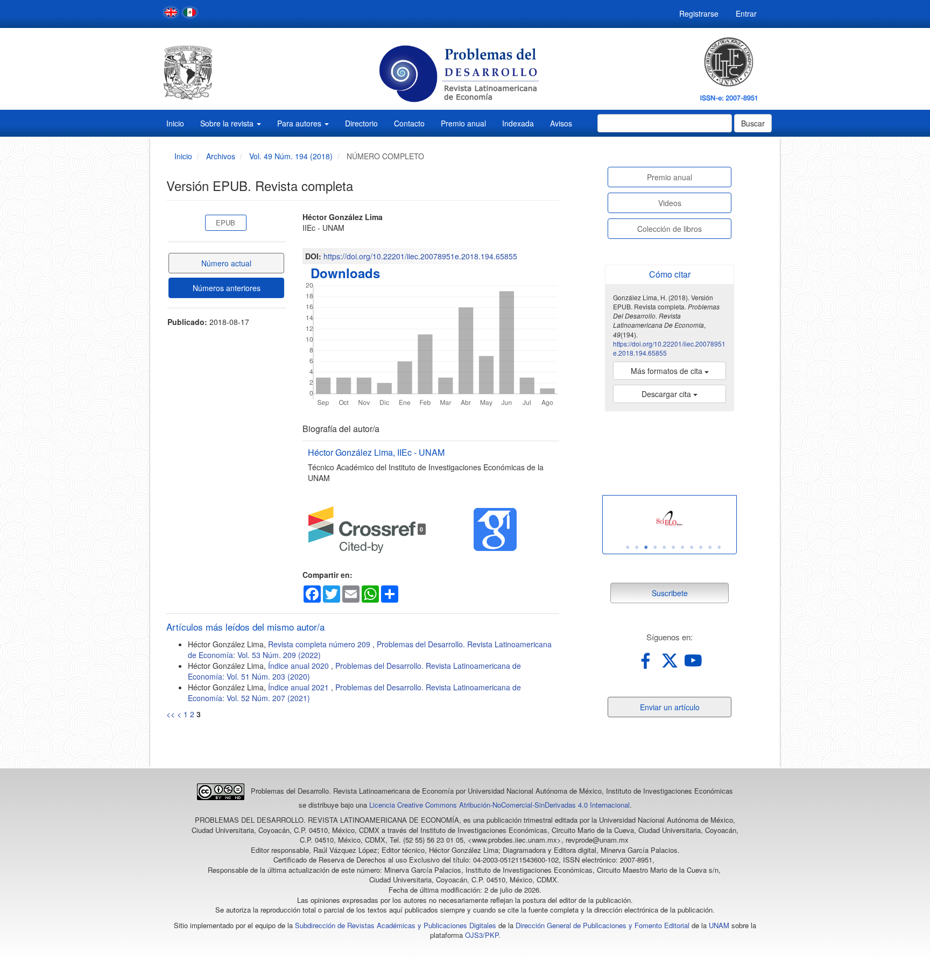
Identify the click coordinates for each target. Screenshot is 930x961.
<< (170, 714)
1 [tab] (627, 547)
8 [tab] (691, 547)
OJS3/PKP (481, 935)
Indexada (518, 123)
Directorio (361, 123)
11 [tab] (719, 547)
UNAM (719, 925)
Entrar (746, 13)
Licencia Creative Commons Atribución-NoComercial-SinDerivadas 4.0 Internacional (499, 805)
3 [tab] (645, 547)
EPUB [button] (225, 222)
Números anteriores (226, 287)
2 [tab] (636, 547)
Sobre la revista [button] (228, 123)
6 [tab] (673, 547)
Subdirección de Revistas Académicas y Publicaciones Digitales (395, 925)
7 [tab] (682, 547)
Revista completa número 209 (320, 644)
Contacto (409, 123)
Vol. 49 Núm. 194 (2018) (291, 156)
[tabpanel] (669, 519)
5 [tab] (664, 547)
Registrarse (698, 13)
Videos (669, 202)
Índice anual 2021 (299, 687)
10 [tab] (709, 547)
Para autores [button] (300, 123)
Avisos (561, 123)
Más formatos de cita (667, 370)
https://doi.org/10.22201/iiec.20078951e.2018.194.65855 (420, 256)
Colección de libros (669, 228)
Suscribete (670, 593)
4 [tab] (655, 547)
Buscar (753, 123)
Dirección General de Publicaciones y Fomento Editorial (602, 925)
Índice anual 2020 (299, 665)
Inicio (175, 123)
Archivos (220, 156)
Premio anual (463, 123)
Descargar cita (667, 393)
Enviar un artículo (670, 707)
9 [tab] (700, 547)
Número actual (226, 263)
